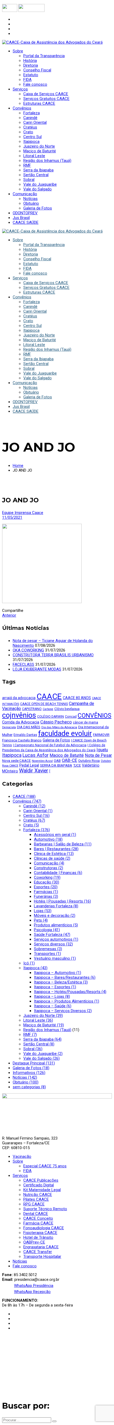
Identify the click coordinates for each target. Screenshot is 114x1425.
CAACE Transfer (37, 1251)
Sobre (18, 1161)
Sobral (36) (32, 1048)
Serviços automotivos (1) (56, 939)
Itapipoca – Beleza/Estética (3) (61, 982)
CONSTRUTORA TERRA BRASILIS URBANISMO (53, 655)
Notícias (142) (25, 1077)
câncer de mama (85, 722)
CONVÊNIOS (94, 715)
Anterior (9, 615)
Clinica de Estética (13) (54, 853)
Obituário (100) (25, 1082)
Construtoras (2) (48, 868)
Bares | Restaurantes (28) (56, 848)
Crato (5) (31, 825)
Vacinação (22, 1156)
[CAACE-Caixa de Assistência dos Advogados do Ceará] (52, 42)
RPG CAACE (34, 1204)
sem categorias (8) (29, 1087)
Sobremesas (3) (48, 948)
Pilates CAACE (36, 1199)
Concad (71, 716)
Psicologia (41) (47, 929)
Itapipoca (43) (35, 968)
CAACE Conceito (38, 1218)
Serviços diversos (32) (53, 944)
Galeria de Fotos (56, 740)
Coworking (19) (47, 877)
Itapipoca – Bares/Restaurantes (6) (64, 977)
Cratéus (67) (34, 820)
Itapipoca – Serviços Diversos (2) (63, 1010)
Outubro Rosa (89, 761)
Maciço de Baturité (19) (43, 1025)
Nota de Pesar (98, 755)
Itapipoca (11, 755)
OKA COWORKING (28, 650)
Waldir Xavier (33, 771)
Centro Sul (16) (36, 815)
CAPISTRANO (32, 709)
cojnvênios (19, 715)
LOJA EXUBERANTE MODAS (37, 669)
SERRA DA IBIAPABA (56, 765)
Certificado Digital (38, 1185)
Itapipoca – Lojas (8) (52, 996)
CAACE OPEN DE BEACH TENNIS (44, 704)
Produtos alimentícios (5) (56, 925)
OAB (57, 761)
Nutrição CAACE (37, 1194)
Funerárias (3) (46, 896)
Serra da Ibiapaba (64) (42, 1039)
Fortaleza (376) (36, 829)
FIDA (27, 1170)
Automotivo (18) (48, 839)
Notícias (20, 1261)
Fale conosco (25, 1266)
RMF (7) (30, 1034)
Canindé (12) (34, 806)
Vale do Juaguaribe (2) (43, 1053)
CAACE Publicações (40, 1180)
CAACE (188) (24, 796)
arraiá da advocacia (19, 698)
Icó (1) (29, 963)
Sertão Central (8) (38, 1044)
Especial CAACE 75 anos (45, 1166)
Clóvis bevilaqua (67, 709)
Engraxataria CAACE (41, 1247)
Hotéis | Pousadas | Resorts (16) (62, 901)
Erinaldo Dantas (25, 735)
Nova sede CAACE (16, 761)
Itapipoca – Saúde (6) (52, 1006)
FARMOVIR (101, 735)
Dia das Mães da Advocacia (59, 727)
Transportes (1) (47, 953)
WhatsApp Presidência (33, 1285)
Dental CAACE (35, 1213)
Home (18, 465)
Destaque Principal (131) (34, 1063)
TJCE (77, 765)
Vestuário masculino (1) (55, 958)
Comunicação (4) (49, 863)
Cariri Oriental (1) (37, 810)
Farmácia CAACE (38, 1223)
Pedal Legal (29, 765)
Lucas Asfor (36, 755)
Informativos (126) (29, 1072)
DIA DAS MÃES (28, 727)
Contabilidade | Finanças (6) (58, 872)
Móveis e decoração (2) (54, 915)
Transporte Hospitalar (42, 1256)
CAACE (49, 696)
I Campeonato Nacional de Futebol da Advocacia (49, 745)
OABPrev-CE (34, 1242)
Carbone (48, 709)
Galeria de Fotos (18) (31, 1068)
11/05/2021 (12, 517)
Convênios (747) (27, 801)
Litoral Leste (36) (38, 1020)
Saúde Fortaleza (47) (52, 934)
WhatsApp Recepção (32, 1291)
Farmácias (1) (46, 891)
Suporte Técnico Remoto (45, 1209)
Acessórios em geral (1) (55, 834)
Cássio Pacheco (56, 722)
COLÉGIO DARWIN (50, 716)
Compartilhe (12, 610)
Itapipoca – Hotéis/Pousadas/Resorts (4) (70, 991)
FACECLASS (23, 664)
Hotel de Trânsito (38, 1237)
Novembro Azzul (42, 761)
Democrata (9, 727)
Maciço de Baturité (67, 755)
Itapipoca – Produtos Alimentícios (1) (66, 1001)
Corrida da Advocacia (20, 722)
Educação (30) (46, 882)
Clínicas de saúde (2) (52, 858)
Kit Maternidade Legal (42, 1189)
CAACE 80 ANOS (77, 698)
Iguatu (102, 749)
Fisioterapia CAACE (40, 1232)
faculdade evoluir (65, 733)
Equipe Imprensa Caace (22, 512)
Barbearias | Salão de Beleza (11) (62, 844)
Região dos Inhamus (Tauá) (47, 1029)
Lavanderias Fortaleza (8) (56, 906)
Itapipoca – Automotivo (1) (57, 972)
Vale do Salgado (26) (41, 1058)
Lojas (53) (42, 910)
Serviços (20, 1175)
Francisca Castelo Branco (22, 740)
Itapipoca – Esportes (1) (55, 987)
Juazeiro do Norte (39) (43, 1015)
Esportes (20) (46, 887)
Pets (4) (41, 920)
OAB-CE (69, 760)
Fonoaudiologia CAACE (43, 1228)
